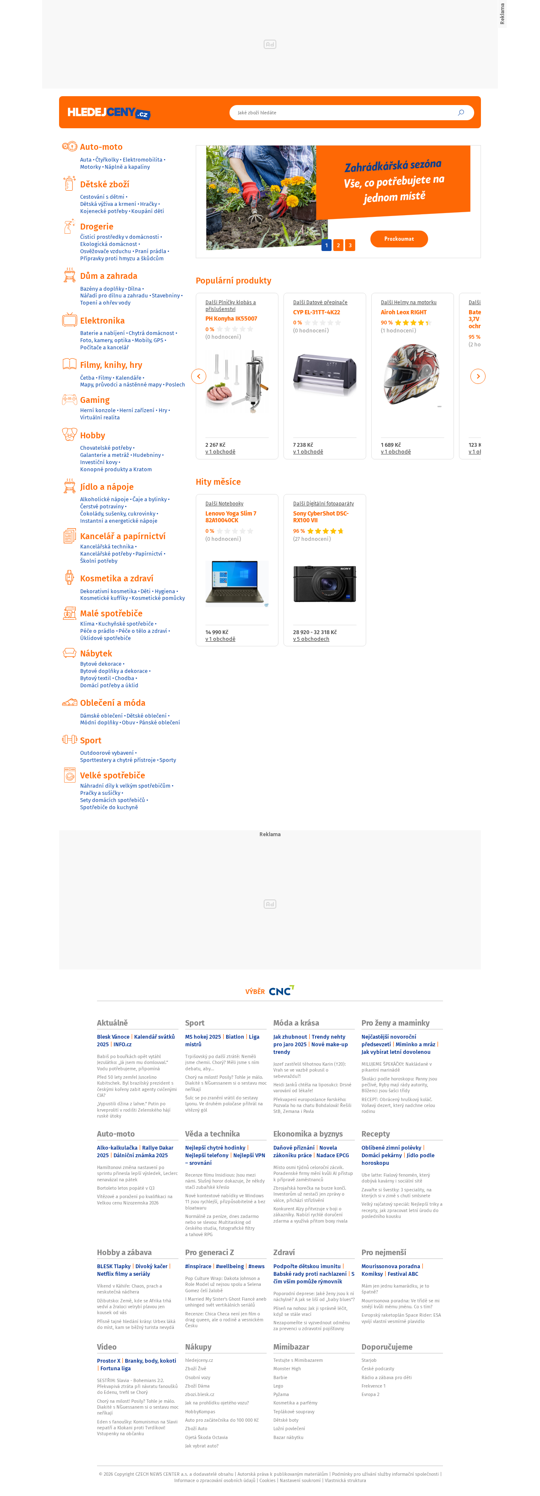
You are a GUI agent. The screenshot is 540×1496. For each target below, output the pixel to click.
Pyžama (281, 1394)
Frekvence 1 (374, 1386)
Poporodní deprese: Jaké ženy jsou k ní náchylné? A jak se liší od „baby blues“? (314, 1296)
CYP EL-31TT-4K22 (316, 311)
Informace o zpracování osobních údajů (214, 1480)
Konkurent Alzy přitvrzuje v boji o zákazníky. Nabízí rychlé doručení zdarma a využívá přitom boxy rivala (310, 1214)
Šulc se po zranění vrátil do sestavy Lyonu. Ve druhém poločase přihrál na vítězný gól (224, 1103)
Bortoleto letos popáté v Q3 (125, 1188)
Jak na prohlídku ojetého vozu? (217, 1402)
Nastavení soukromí (300, 1480)
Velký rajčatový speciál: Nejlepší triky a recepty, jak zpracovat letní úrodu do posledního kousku (402, 1210)
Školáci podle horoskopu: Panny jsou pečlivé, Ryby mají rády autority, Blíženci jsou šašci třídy (399, 1084)
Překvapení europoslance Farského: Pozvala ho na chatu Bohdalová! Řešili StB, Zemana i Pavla (312, 1105)
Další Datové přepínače (320, 302)
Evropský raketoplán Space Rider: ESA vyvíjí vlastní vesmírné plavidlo (401, 1318)
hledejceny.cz (199, 1360)
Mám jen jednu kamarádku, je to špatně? (395, 1289)
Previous (199, 376)
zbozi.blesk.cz (199, 1394)
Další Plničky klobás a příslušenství (230, 305)
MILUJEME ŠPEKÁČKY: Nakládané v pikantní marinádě (397, 1067)
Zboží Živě (195, 1368)
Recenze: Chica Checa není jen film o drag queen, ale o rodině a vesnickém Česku (224, 1319)
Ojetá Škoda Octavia (206, 1437)
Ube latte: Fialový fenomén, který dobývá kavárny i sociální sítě (396, 1178)
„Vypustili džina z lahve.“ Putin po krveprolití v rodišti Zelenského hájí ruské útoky (133, 1109)
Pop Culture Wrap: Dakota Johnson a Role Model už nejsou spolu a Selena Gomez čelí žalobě (223, 1284)
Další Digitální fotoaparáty (323, 503)
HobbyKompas (200, 1411)
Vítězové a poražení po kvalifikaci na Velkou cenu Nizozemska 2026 (135, 1199)
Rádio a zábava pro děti (387, 1377)
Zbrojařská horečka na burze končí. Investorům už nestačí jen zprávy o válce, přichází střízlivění (309, 1194)
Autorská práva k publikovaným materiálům (283, 1474)
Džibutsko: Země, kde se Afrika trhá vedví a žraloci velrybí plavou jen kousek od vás (134, 1306)
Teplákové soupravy (293, 1411)
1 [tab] (326, 245)
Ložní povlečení (289, 1428)
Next (478, 376)
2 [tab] (338, 245)
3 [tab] (350, 245)
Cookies (267, 1480)
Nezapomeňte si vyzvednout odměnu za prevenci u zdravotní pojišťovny (311, 1325)
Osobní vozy (197, 1377)
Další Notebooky (224, 503)
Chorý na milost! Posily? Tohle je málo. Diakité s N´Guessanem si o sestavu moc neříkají (226, 1083)
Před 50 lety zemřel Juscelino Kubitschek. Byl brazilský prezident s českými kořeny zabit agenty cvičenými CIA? (137, 1086)
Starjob (369, 1360)
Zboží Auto (196, 1428)
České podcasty (378, 1368)
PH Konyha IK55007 (231, 318)
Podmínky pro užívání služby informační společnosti (385, 1474)
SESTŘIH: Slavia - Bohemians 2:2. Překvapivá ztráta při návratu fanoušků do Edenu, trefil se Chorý (137, 1386)
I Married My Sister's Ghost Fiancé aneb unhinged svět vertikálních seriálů (226, 1302)
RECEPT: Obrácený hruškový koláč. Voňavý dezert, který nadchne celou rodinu (398, 1105)
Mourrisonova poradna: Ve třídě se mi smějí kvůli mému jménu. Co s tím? (401, 1303)
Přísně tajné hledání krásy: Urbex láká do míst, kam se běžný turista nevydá (136, 1324)
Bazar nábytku (288, 1437)
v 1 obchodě (220, 452)
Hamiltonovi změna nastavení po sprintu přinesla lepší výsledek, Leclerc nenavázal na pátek (137, 1173)
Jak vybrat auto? (202, 1445)
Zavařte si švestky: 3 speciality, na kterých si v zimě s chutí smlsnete (397, 1192)
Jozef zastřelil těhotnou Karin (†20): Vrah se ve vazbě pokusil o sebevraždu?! (309, 1070)
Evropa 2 (370, 1394)
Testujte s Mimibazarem (298, 1360)
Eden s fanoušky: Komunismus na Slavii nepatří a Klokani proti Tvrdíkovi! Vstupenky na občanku (137, 1427)
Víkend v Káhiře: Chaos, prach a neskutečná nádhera (129, 1289)
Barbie (280, 1377)
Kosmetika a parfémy (295, 1402)
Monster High (287, 1368)
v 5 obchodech (311, 639)
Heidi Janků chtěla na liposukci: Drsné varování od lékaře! (312, 1087)
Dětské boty (285, 1420)
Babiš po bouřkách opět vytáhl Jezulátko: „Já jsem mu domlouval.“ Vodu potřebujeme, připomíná (132, 1062)
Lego (278, 1386)
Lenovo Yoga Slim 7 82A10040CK (230, 516)
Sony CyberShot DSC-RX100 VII (321, 516)
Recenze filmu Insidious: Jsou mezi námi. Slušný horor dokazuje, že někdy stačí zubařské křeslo (225, 1181)
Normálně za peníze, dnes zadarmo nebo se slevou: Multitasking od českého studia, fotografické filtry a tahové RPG (222, 1225)
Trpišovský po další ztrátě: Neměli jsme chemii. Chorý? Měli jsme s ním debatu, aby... (222, 1062)
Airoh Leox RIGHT (404, 311)
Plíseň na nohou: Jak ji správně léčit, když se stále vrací (310, 1311)
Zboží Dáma (197, 1386)
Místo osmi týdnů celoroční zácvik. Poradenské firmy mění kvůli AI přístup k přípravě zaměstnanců (313, 1173)
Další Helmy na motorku (409, 302)
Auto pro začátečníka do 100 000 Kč (222, 1420)
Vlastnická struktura (345, 1480)
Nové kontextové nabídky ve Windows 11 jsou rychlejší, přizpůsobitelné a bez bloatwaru (225, 1201)
